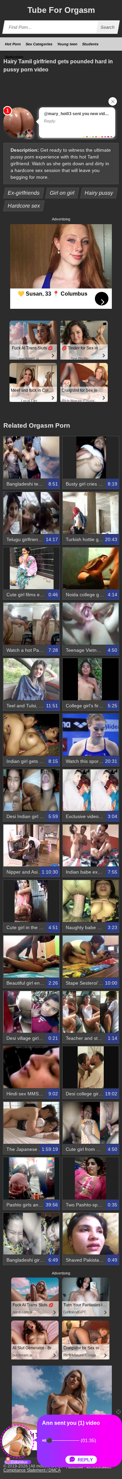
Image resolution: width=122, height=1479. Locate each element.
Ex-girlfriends (23, 193)
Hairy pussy (99, 193)
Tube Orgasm (61, 10)
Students (90, 44)
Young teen (67, 44)
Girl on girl (62, 193)
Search (107, 27)
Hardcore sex (24, 206)
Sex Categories (39, 44)
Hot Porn (13, 44)
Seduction (14, 57)
